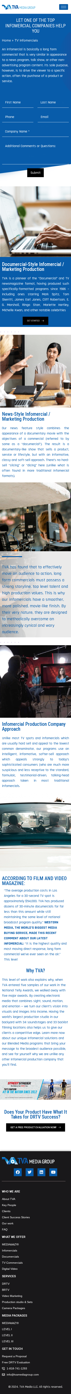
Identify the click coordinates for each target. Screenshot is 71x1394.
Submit (35, 172)
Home (6, 40)
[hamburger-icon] (63, 7)
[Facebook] (18, 1172)
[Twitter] (30, 1172)
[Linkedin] (41, 1172)
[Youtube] (53, 1172)
